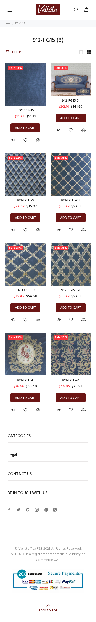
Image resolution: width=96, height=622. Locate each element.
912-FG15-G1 (70, 290)
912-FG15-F (25, 380)
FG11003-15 (25, 111)
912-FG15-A (70, 380)
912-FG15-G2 (25, 290)
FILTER (16, 52)
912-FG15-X (70, 101)
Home (6, 23)
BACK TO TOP (48, 610)
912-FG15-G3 (70, 200)
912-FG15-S (25, 200)
